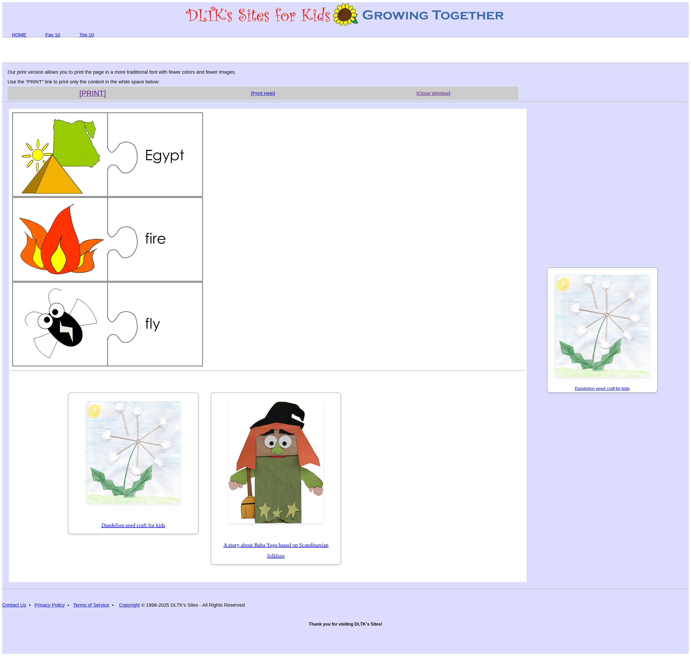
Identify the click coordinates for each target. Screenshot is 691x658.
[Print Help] (263, 93)
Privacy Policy (50, 605)
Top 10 (86, 35)
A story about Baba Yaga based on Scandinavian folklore (275, 550)
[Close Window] (433, 93)
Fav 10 (52, 35)
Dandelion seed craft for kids (133, 525)
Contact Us (14, 605)
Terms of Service (91, 605)
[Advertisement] (345, 50)
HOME (19, 35)
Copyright (129, 605)
